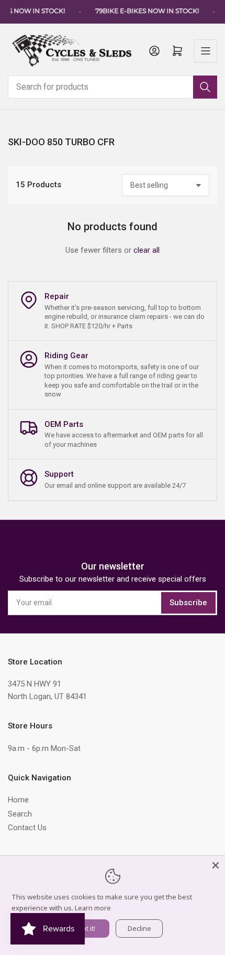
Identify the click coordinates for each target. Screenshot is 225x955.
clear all (146, 250)
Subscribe (188, 602)
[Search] (205, 87)
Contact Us (27, 827)
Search (20, 814)
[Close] (215, 865)
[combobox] (112, 87)
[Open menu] (205, 50)
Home (18, 799)
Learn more (93, 908)
